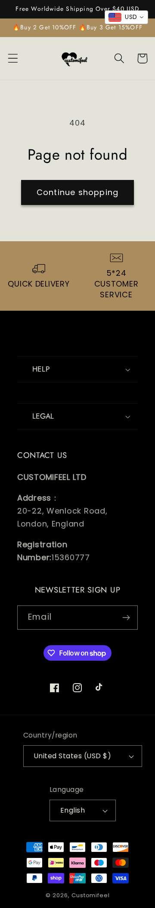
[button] (13, 58)
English (72, 810)
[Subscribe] (126, 617)
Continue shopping (77, 192)
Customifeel (90, 895)
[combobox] (126, 17)
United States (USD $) (72, 755)
